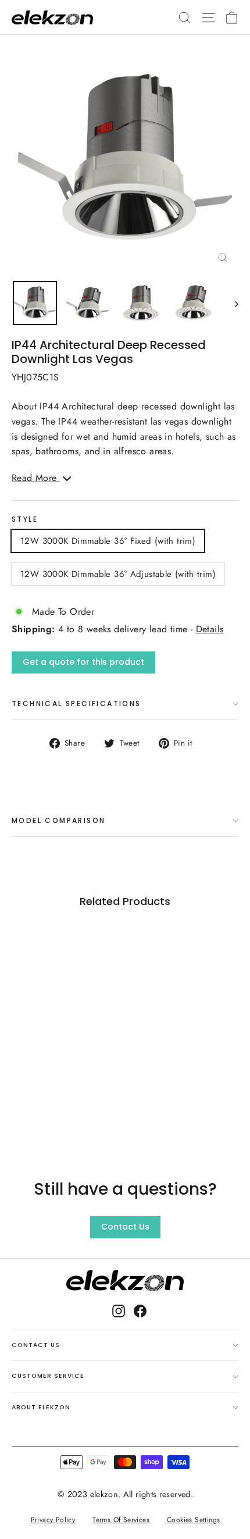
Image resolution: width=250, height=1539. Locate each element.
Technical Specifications (76, 703)
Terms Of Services (120, 1520)
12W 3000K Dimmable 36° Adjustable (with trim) (118, 574)
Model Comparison (58, 820)
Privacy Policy (52, 1520)
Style (25, 519)
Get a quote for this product (83, 662)
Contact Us (125, 1226)
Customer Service (48, 1375)
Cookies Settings (193, 1520)
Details (210, 629)
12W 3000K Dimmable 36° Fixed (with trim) (107, 541)
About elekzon (41, 1407)
